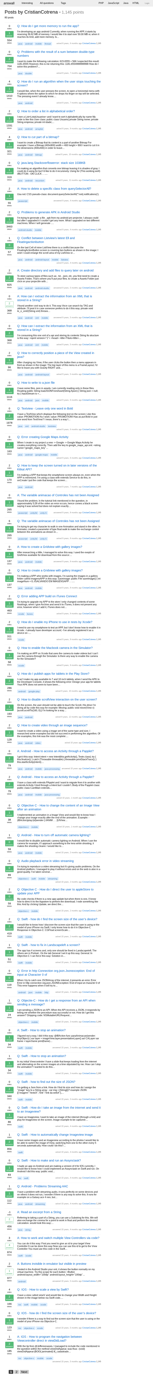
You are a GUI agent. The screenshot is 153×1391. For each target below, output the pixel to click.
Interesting (27, 3)
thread (48, 44)
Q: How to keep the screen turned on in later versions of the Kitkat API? (57, 467)
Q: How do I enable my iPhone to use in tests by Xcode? (54, 622)
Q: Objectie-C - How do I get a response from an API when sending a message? (56, 1002)
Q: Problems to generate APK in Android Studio (48, 212)
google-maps (41, 455)
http (46, 992)
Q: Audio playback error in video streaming (45, 861)
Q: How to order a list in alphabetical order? (46, 111)
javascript (22, 201)
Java (125, 3)
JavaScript (113, 3)
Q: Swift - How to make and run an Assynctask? (49, 1160)
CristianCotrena (89, 43)
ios (19, 1178)
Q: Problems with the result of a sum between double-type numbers (55, 53)
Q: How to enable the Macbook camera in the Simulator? (55, 647)
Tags (63, 3)
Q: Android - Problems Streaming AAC (42, 1186)
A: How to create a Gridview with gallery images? (49, 546)
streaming (52, 878)
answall (9, 3)
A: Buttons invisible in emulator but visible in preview (51, 1263)
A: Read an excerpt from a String (39, 1212)
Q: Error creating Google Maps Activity (42, 437)
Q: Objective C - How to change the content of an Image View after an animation (58, 807)
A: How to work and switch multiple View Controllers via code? (58, 1238)
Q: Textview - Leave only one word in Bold (45, 408)
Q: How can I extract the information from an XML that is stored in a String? (54, 327)
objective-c (23, 827)
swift (34, 878)
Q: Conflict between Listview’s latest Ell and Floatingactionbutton (46, 240)
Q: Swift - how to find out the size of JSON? (46, 1081)
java (20, 44)
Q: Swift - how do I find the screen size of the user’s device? (57, 919)
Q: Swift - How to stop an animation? (41, 1056)
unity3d (33, 513)
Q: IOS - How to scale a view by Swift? (43, 1289)
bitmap (38, 155)
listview (64, 259)
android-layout (42, 259)
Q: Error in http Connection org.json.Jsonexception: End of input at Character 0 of (56, 972)
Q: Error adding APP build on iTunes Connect (47, 596)
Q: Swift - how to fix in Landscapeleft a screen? (48, 945)
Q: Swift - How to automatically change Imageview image (55, 1134)
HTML (136, 3)
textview (52, 426)
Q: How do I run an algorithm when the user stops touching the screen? (59, 83)
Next (24, 1372)
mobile (38, 44)
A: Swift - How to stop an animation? (41, 1030)
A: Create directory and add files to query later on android (55, 270)
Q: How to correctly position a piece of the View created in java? (55, 354)
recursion (39, 180)
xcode (21, 614)
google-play (34, 691)
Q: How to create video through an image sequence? (52, 725)
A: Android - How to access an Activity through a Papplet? (55, 751)
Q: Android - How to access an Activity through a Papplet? (55, 777)
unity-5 (43, 513)
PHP (101, 3)
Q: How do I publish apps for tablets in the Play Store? (53, 673)
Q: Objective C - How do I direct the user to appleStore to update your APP (55, 891)
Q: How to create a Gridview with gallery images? (50, 570)
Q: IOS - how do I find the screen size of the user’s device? (56, 1313)
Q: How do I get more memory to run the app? (48, 26)
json (37, 400)
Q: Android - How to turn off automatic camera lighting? (54, 835)
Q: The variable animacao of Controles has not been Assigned (58, 521)
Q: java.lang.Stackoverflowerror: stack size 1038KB (51, 162)
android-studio (25, 230)
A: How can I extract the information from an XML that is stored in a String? (54, 298)
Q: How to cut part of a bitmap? (38, 137)
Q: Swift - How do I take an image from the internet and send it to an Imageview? (59, 1109)
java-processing (52, 769)
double (28, 73)
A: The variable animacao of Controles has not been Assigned (58, 495)
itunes (30, 614)
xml (37, 318)
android (28, 44)
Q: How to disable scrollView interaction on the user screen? (57, 699)
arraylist (39, 129)
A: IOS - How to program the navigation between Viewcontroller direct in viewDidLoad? (49, 1338)
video (37, 743)
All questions (47, 3)
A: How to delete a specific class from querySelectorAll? (54, 188)
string (27, 1230)
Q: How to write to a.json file (36, 382)
